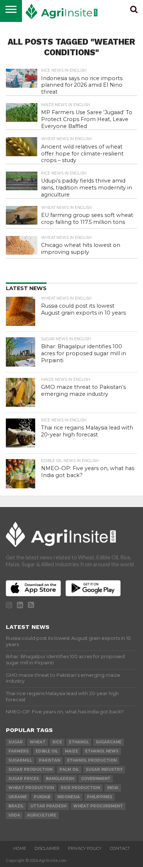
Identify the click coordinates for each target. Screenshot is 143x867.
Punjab (42, 797)
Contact (120, 848)
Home (19, 848)
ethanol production (92, 760)
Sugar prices (23, 778)
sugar (15, 742)
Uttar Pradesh (48, 806)
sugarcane (108, 742)
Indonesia (68, 797)
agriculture (41, 815)
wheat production (31, 787)
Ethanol (79, 742)
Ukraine (17, 797)
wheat (37, 742)
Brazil (15, 806)
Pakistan (49, 760)
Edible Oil (47, 751)
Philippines (99, 797)
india (112, 787)
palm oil (69, 769)
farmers (18, 751)
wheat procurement (98, 806)
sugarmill (20, 760)
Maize (71, 751)
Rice (57, 742)
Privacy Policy (85, 848)
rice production (80, 787)
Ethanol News (101, 751)
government (95, 778)
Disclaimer (46, 848)
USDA (14, 815)
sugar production (30, 769)
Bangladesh (60, 778)
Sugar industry (104, 769)
